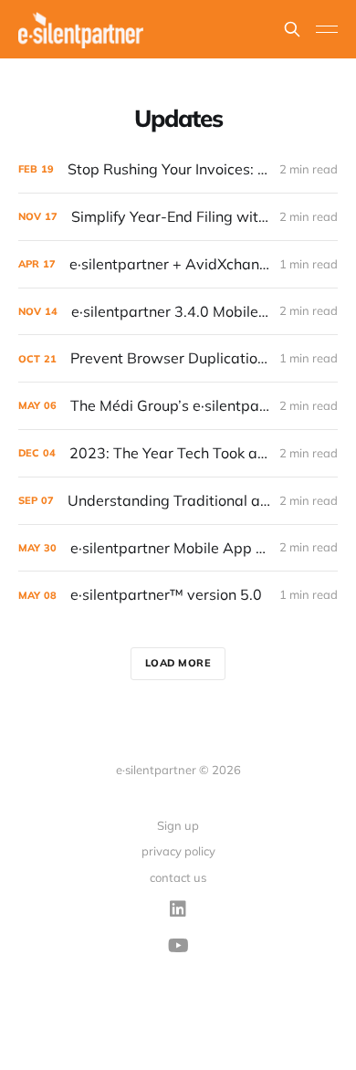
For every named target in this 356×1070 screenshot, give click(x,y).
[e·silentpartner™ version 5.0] (178, 595)
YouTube (178, 945)
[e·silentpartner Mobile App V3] (178, 548)
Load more (178, 662)
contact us (178, 877)
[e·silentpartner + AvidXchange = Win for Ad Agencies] (178, 264)
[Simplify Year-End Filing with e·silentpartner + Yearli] (178, 217)
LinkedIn (178, 909)
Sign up (178, 825)
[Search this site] (292, 29)
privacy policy (178, 851)
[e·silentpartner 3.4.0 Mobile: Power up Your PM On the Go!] (178, 311)
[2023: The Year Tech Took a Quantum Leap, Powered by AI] (178, 453)
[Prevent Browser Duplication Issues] (178, 358)
